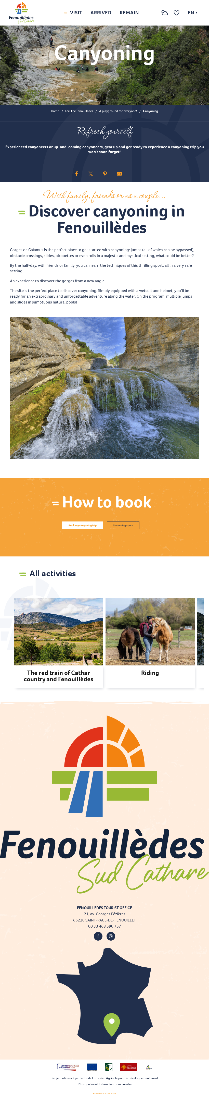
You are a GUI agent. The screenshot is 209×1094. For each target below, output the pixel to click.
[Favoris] (177, 13)
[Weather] (165, 15)
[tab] (82, 525)
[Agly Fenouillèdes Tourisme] (21, 13)
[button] (154, 12)
